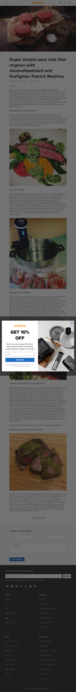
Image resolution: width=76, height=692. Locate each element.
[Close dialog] (71, 323)
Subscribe (20, 360)
